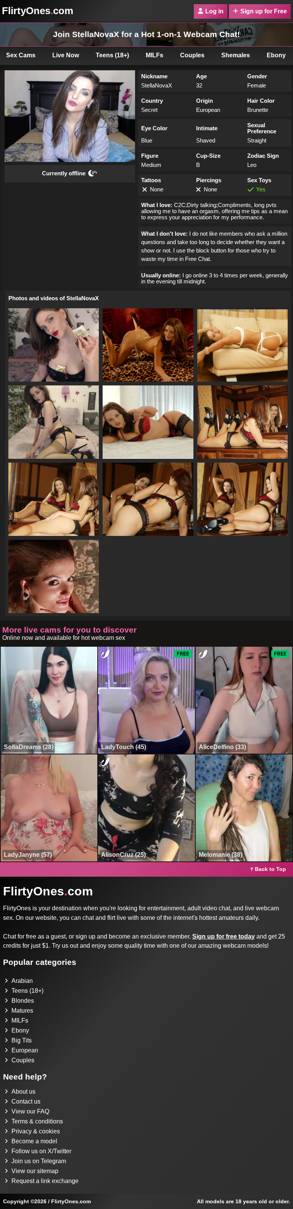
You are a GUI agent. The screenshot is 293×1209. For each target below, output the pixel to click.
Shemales (235, 55)
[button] (53, 345)
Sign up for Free (263, 11)
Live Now (65, 55)
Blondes (22, 1000)
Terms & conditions (37, 1121)
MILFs (154, 55)
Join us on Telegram (38, 1161)
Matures (22, 1010)
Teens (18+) (112, 55)
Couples (192, 55)
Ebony (20, 1030)
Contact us (25, 1101)
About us (23, 1091)
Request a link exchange (45, 1181)
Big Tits (21, 1040)
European (24, 1050)
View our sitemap (34, 1171)
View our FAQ (30, 1111)
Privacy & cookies (35, 1131)
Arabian (22, 981)
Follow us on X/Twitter (41, 1151)
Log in (214, 11)
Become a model (34, 1141)
